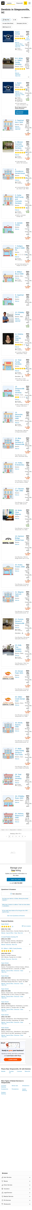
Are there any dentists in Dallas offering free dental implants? (15, 899)
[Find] (25, 3)
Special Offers (19, 44)
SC (7, 829)
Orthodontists (23, 87)
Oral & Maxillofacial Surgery (24, 980)
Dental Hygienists (10, 1005)
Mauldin (3, 1071)
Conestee (19, 1071)
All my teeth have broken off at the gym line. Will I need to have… (15, 911)
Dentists (17, 36)
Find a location (27, 926)
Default (26, 17)
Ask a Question (17, 894)
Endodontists (4, 1089)
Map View (7, 19)
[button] (30, 3)
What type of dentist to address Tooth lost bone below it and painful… (16, 905)
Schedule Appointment (19, 112)
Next (25, 837)
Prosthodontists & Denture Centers (15, 967)
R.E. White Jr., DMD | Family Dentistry (11, 948)
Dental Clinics (23, 36)
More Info (17, 46)
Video (22, 45)
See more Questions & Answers (16, 915)
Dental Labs (15, 1085)
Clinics (21, 703)
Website (17, 42)
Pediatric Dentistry (24, 653)
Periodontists (19, 1005)
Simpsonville (13, 829)
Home (2, 829)
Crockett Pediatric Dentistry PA (9, 937)
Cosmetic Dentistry (25, 66)
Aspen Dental (5, 924)
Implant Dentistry (24, 1089)
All (15, 19)
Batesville (27, 1071)
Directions (17, 45)
